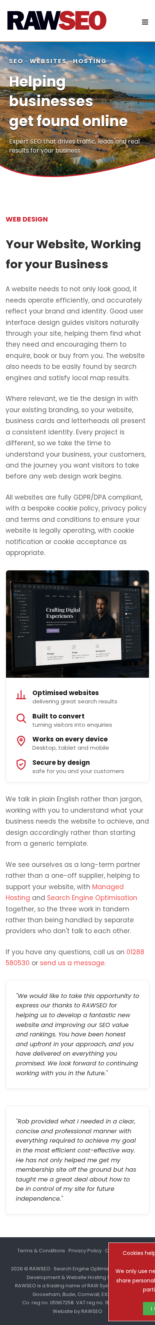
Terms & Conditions (41, 1250)
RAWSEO (91, 1311)
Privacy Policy (85, 1250)
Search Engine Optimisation (92, 897)
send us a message (72, 962)
